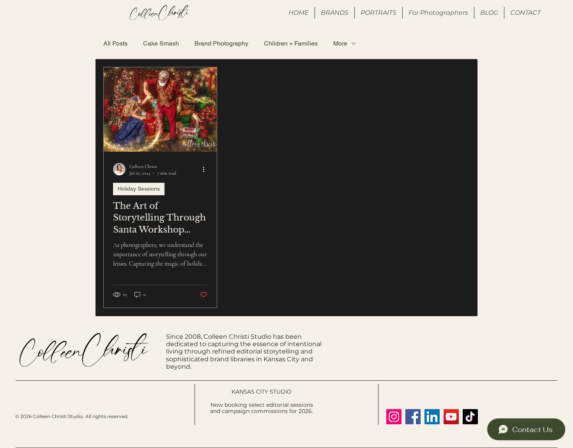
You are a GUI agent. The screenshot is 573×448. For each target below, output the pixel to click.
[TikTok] (470, 416)
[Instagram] (393, 416)
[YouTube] (451, 416)
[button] (438, 13)
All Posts (115, 43)
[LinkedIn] (432, 416)
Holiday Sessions (139, 189)
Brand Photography (221, 43)
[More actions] (206, 169)
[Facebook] (413, 416)
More (340, 43)
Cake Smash (161, 43)
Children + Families (291, 43)
